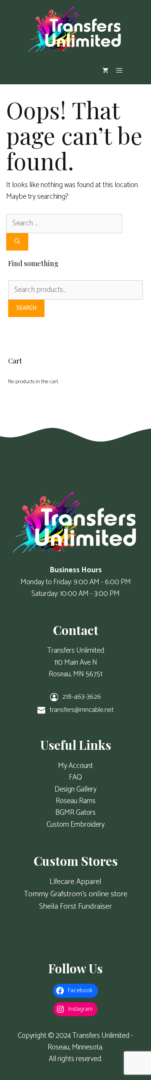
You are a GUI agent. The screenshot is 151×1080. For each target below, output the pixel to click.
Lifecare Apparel (75, 881)
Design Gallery (75, 789)
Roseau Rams (76, 801)
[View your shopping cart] (105, 70)
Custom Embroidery (75, 825)
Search (26, 308)
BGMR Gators (75, 813)
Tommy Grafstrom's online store (75, 894)
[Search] (17, 242)
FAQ (75, 777)
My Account (75, 766)
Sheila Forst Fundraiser (75, 906)
